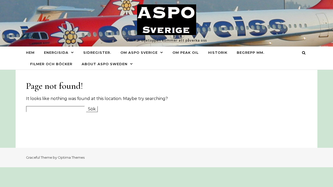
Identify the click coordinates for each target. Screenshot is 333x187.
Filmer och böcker (51, 64)
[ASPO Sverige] (166, 21)
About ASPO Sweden (104, 64)
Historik (217, 52)
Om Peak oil (185, 52)
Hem (30, 52)
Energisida (56, 52)
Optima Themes (71, 157)
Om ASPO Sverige (139, 52)
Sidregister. (97, 52)
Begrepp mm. (250, 52)
